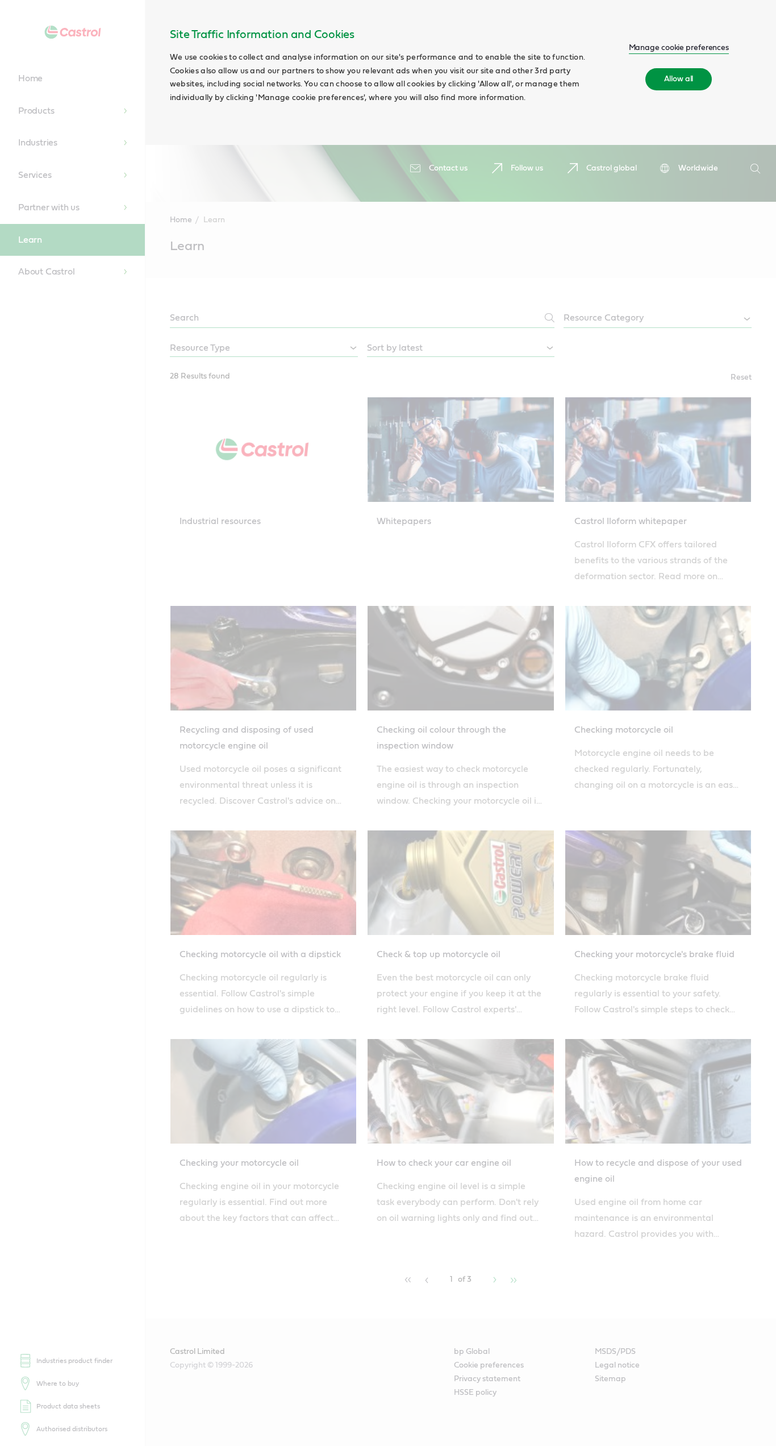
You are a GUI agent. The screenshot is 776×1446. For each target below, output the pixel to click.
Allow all (678, 79)
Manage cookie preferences (679, 48)
